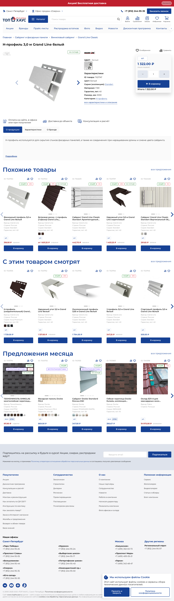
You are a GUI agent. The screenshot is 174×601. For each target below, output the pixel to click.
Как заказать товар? (12, 510)
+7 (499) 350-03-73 (124, 549)
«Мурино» (63, 546)
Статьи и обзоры (151, 493)
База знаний (8, 528)
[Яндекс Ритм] (24, 585)
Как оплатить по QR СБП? (14, 501)
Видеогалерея (150, 488)
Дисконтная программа (137, 28)
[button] (172, 214)
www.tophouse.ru (14, 595)
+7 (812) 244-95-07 (153, 548)
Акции (9, 28)
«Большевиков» (11, 560)
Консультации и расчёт (13, 488)
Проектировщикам (62, 497)
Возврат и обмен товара (14, 523)
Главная (7, 37)
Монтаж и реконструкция (15, 497)
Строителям (58, 484)
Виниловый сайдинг (63, 37)
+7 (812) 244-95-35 (11, 571)
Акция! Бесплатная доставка (87, 3)
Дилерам (57, 488)
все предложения (161, 169)
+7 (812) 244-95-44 (11, 563)
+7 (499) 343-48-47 (124, 563)
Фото (87, 28)
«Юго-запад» (9, 575)
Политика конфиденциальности (58, 592)
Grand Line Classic (88, 37)
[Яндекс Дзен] (18, 585)
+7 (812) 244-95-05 (11, 556)
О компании (104, 479)
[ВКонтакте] (5, 585)
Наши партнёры (106, 484)
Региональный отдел (155, 545)
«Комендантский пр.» (69, 568)
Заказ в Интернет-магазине (15, 515)
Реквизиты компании (109, 506)
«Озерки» (8, 568)
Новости (113, 28)
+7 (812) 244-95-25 (11, 549)
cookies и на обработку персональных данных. (58, 597)
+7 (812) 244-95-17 (66, 556)
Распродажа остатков (66, 28)
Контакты (161, 28)
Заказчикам (58, 479)
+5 (24, 415)
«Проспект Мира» (124, 553)
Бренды (23, 28)
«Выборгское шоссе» (69, 553)
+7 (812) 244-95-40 (67, 563)
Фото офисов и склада (109, 510)
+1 (58, 415)
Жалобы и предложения (14, 519)
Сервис (147, 479)
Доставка (7, 493)
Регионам (57, 493)
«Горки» (119, 560)
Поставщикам (59, 501)
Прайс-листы (41, 28)
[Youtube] (11, 585)
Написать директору (108, 501)
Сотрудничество (106, 488)
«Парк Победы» (11, 546)
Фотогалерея (150, 484)
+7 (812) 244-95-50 (66, 571)
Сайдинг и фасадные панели (31, 37)
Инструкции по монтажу (14, 506)
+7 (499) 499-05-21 (123, 556)
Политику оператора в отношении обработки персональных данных (60, 461)
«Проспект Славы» (12, 553)
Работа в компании (108, 497)
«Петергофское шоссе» (70, 560)
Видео (99, 28)
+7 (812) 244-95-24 (66, 549)
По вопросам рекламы (63, 506)
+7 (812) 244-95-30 (11, 578)
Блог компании (151, 497)
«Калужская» (121, 546)
